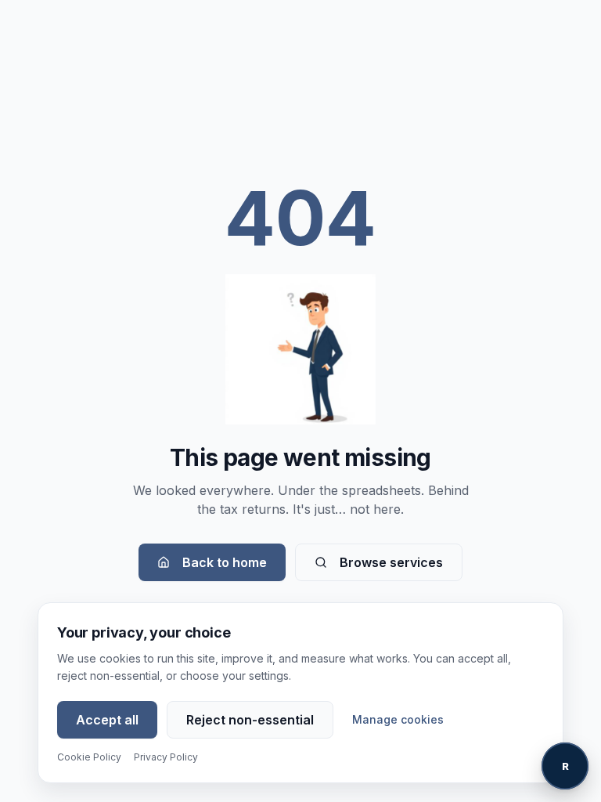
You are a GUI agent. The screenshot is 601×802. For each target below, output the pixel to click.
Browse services (391, 562)
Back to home (224, 562)
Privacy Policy (166, 757)
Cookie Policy (89, 757)
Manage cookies (398, 719)
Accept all (107, 720)
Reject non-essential (250, 720)
